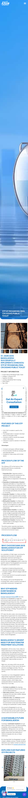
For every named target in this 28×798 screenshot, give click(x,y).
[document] (14, 399)
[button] (23, 388)
